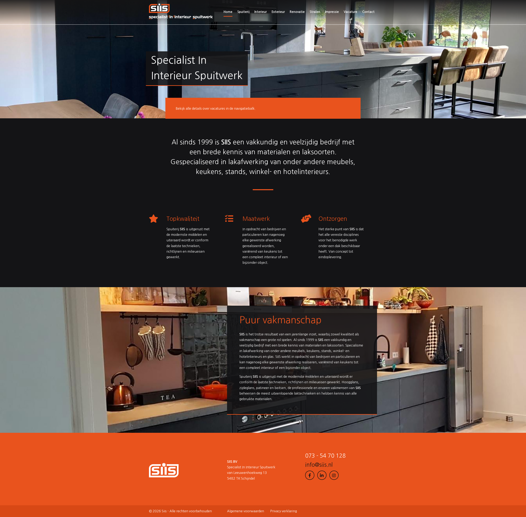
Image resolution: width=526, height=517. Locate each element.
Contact (368, 11)
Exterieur (278, 11)
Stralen (315, 11)
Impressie (332, 11)
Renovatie (297, 11)
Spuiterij (243, 11)
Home (228, 11)
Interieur (260, 11)
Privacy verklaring (283, 511)
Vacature (350, 11)
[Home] (181, 12)
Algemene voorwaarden (245, 511)
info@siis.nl (319, 464)
